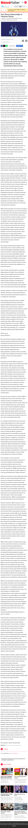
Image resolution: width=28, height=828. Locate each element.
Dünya (10, 18)
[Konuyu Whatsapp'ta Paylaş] (7, 46)
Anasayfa (3, 18)
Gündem (16, 18)
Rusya (13, 745)
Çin (10, 745)
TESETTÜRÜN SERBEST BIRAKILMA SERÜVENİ (6, 777)
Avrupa (8, 745)
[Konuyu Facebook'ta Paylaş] (2, 46)
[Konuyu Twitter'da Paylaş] (4, 46)
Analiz (8, 18)
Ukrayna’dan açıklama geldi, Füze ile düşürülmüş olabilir (20, 813)
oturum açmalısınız (14, 753)
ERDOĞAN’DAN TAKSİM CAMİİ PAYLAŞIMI (6, 794)
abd (6, 745)
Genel (13, 18)
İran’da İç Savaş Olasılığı (13, 10)
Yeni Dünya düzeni (17, 745)
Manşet (20, 18)
